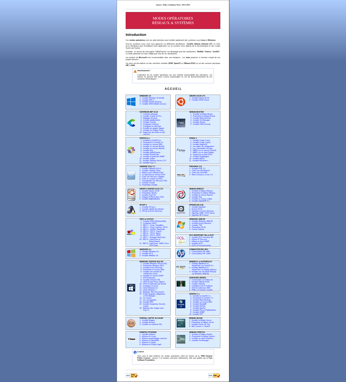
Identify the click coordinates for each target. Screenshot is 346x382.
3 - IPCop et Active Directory (151, 211)
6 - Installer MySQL (198, 306)
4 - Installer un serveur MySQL (152, 146)
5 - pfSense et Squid (147, 342)
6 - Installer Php (146, 150)
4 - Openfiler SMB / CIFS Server (202, 213)
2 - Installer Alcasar (147, 322)
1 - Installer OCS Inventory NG (201, 237)
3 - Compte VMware (197, 284)
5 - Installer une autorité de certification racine (150, 273)
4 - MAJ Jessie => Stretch (199, 326)
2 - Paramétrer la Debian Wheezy (202, 193)
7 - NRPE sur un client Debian (201, 152)
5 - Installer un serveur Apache (151, 148)
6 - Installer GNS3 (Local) (199, 124)
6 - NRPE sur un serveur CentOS (202, 150)
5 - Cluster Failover (196, 229)
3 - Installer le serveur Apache (201, 195)
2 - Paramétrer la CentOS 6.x (151, 142)
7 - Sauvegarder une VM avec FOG (153, 181)
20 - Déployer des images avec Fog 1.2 (151, 309)
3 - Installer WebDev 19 (149, 256)
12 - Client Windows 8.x (148, 288)
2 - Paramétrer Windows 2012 (151, 266)
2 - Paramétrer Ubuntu (148, 193)
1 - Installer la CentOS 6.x (150, 140)
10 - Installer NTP (196, 314)
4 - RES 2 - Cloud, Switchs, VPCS (153, 227)
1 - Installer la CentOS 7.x (200, 296)
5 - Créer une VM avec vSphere (151, 177)
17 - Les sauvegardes (147, 300)
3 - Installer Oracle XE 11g (199, 324)
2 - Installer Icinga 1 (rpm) (199, 142)
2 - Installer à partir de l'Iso (150, 116)
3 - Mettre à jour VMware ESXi (151, 173)
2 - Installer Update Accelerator (152, 209)
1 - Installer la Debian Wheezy (201, 191)
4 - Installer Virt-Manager (199, 120)
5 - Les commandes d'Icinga (200, 148)
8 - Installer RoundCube (149, 154)
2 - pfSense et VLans (147, 336)
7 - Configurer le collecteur (150, 126)
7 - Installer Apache (197, 308)
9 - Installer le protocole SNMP (152, 156)
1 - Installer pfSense (147, 334)
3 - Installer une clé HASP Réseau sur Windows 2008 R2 (202, 273)
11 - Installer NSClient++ (198, 161)
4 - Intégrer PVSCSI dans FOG (151, 197)
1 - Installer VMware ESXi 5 (150, 169)
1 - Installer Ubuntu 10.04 (149, 191)
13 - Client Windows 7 (148, 290)
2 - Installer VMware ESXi (199, 282)
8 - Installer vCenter (147, 183)
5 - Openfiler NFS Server (199, 215)
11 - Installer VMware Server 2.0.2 (152, 161)
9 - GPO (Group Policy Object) (151, 282)
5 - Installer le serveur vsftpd (200, 199)
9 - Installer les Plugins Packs (151, 130)
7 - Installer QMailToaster (149, 152)
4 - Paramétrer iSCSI (197, 227)
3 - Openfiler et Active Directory (201, 211)
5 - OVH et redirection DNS (199, 288)
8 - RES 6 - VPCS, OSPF (150, 235)
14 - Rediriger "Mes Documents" (152, 292)
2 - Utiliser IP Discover (198, 239)
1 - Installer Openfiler (197, 207)
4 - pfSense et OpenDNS (149, 340)
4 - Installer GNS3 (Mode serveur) (153, 104)
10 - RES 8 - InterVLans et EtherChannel (149, 240)
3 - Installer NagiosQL (198, 144)
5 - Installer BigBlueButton (149, 199)
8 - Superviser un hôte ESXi (200, 154)
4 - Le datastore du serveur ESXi (152, 175)
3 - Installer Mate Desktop (200, 118)
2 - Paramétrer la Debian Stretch (202, 336)
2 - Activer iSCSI (195, 209)
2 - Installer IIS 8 (146, 254)
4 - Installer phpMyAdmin (149, 120)
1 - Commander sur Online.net (201, 280)
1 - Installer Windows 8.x (149, 251)
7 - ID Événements (147, 278)
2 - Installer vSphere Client (149, 171)
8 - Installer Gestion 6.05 (149, 280)
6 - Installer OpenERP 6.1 (199, 201)
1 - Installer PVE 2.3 (197, 169)
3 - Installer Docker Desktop (151, 102)
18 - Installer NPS (146, 302)
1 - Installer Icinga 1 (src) (199, 140)
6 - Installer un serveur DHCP (151, 276)
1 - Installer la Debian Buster (201, 114)
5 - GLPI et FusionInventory (200, 245)
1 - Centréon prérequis (148, 114)
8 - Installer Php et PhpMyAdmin (203, 310)
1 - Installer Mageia (147, 320)
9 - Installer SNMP (197, 312)
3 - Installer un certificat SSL (151, 324)
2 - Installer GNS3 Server (199, 100)
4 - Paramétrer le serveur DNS (151, 270)
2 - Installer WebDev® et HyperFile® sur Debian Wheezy (203, 269)
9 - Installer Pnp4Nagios (199, 156)
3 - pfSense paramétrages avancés (153, 338)
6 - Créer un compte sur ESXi (151, 179)
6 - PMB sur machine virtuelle (200, 290)
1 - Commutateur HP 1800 (199, 251)
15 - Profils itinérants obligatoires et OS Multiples (152, 295)
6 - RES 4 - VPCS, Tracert (150, 231)
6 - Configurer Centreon (149, 124)
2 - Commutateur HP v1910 (200, 254)
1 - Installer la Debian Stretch (200, 334)
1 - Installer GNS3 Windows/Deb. (152, 221)
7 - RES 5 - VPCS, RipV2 (150, 233)
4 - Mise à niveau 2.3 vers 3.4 (201, 175)
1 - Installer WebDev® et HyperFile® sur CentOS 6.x (201, 265)
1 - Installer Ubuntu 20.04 (199, 98)
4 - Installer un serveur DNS (201, 302)
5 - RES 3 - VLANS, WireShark (152, 229)
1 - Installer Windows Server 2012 (153, 264)
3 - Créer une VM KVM (198, 173)
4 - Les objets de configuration (201, 146)
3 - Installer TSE (195, 225)
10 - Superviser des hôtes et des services (152, 133)
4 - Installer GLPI (196, 243)
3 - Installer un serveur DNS (150, 144)
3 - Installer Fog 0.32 (147, 195)
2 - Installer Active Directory (200, 223)
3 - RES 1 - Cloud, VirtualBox (151, 225)
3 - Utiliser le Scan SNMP (199, 241)
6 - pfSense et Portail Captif (150, 344)
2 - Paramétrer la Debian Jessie (201, 322)
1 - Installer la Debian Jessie (200, 320)
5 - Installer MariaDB (198, 304)
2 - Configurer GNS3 (147, 223)
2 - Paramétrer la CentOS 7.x (201, 298)
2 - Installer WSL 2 (147, 100)
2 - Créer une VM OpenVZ (199, 171)
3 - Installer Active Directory (150, 268)
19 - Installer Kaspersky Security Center (152, 305)
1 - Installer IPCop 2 (147, 207)
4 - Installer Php (195, 197)
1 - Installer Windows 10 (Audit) (152, 98)
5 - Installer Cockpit (147, 122)
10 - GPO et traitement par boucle (152, 284)
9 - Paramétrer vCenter (148, 185)
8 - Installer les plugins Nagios (151, 128)
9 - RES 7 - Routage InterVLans (152, 237)
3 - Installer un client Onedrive (201, 338)
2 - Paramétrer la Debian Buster (202, 116)
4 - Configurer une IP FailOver (201, 286)
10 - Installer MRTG (197, 159)
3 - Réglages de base (148, 118)
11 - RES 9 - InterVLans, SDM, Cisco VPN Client (154, 244)
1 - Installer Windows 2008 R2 (201, 221)
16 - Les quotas (145, 298)
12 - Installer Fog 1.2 (147, 163)
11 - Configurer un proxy (148, 286)
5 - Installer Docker (197, 122)
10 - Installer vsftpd (147, 159)
